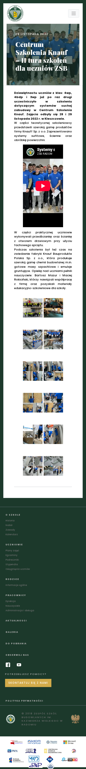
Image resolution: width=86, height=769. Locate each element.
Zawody (10, 529)
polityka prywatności (24, 700)
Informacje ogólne (16, 585)
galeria (12, 632)
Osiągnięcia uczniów (18, 569)
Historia (10, 520)
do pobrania (16, 643)
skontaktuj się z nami (28, 683)
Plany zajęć (12, 550)
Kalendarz (12, 534)
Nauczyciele (13, 605)
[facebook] (9, 664)
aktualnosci (16, 620)
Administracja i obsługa (20, 610)
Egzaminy (11, 555)
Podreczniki (12, 559)
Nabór (9, 525)
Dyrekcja (11, 601)
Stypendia (12, 564)
